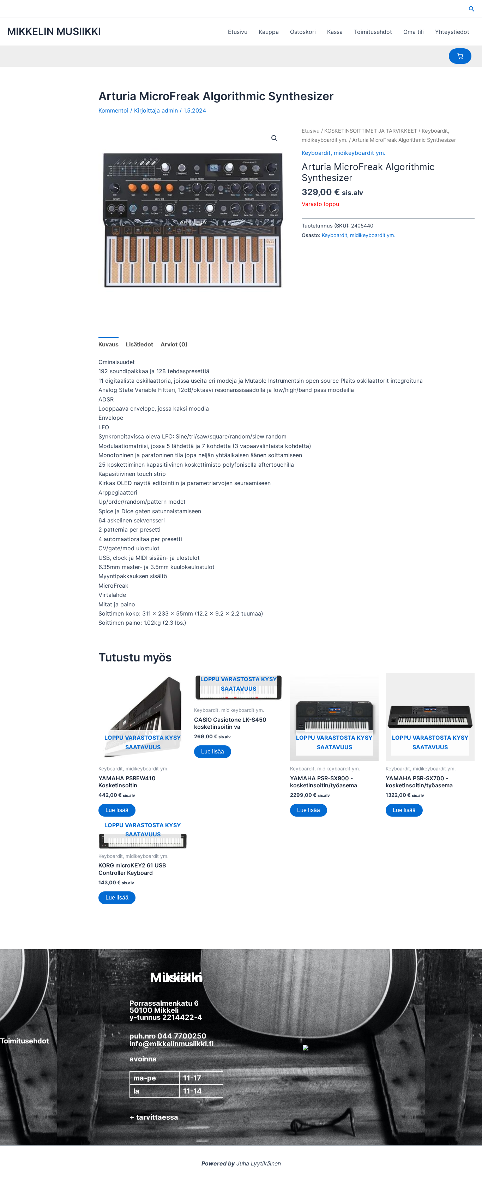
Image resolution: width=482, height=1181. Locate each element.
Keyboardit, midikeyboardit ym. (343, 152)
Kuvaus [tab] (108, 344)
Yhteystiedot (452, 31)
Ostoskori (303, 31)
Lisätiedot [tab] (139, 344)
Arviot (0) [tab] (174, 344)
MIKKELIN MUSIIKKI (54, 31)
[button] (472, 9)
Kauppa (269, 31)
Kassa (335, 31)
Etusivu (237, 31)
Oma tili (413, 31)
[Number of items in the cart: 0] (460, 56)
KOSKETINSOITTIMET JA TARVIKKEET (370, 131)
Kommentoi (113, 110)
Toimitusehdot (373, 31)
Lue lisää (117, 810)
